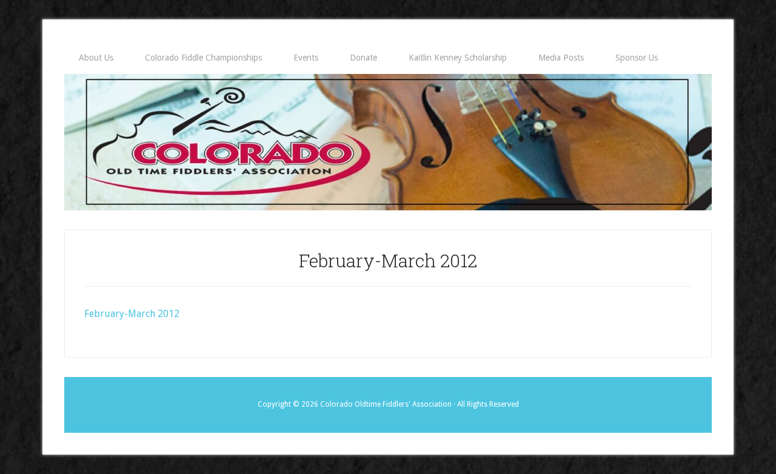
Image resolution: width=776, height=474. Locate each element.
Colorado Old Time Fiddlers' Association (388, 142)
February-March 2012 (131, 313)
